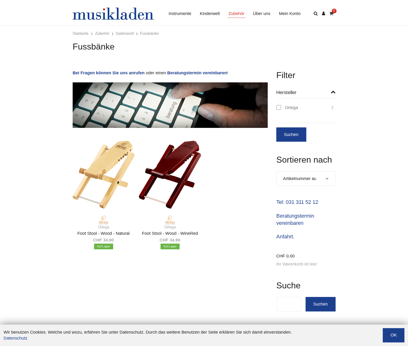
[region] (306, 109)
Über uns (261, 13)
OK (394, 335)
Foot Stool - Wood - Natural (103, 233)
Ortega (291, 107)
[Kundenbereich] (323, 14)
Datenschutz (15, 338)
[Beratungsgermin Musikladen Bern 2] (170, 104)
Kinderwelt (210, 13)
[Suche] (316, 14)
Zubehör (236, 13)
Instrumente (180, 13)
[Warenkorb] (331, 14)
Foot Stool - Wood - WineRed (170, 233)
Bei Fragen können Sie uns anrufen (109, 72)
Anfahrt (284, 237)
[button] (306, 92)
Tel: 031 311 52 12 (297, 202)
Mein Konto (290, 13)
